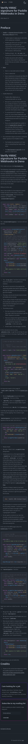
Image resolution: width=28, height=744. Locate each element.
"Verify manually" (7, 477)
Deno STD (18, 627)
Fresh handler (9, 194)
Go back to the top (6, 729)
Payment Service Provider (16, 32)
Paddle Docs (23, 407)
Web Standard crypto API (14, 149)
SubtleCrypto (23, 390)
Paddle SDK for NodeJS (15, 125)
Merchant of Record (8, 34)
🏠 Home (4, 2)
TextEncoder (10, 396)
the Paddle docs (19, 166)
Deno (4, 67)
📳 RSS (10, 2)
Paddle (5, 32)
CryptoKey (18, 400)
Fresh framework (10, 171)
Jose (23, 740)
